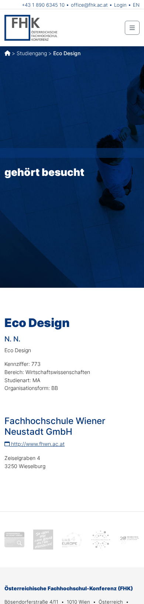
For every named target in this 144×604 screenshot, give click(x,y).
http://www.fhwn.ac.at (37, 444)
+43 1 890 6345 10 (43, 5)
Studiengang (32, 53)
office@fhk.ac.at (89, 5)
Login (120, 5)
